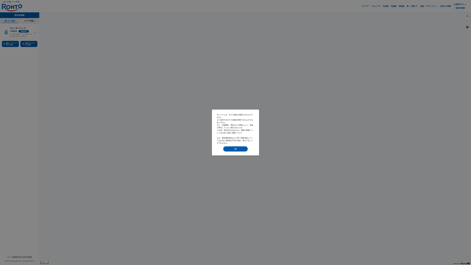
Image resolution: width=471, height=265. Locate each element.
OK (235, 149)
